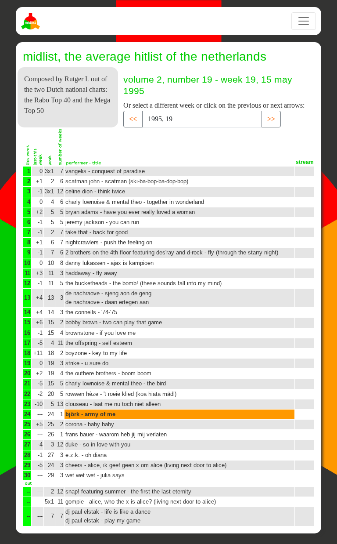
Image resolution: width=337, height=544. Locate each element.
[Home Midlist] (31, 21)
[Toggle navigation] (303, 21)
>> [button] (271, 119)
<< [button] (133, 119)
